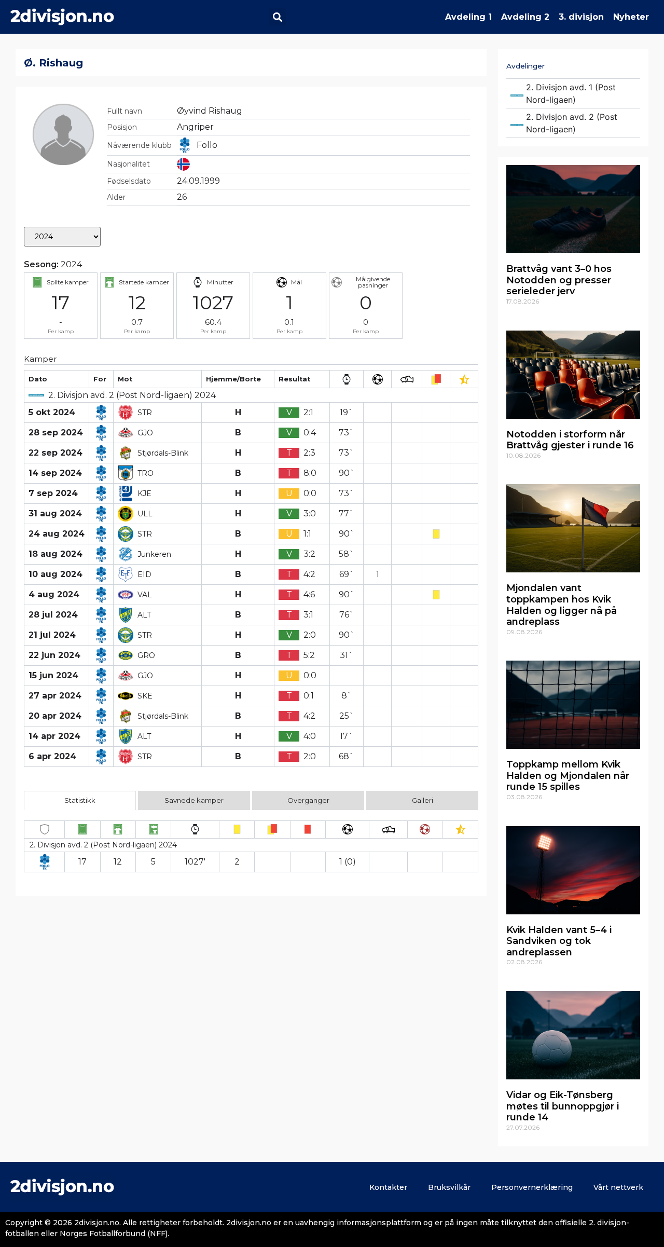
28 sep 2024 (56, 432)
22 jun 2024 (54, 655)
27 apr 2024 (55, 696)
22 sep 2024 (55, 453)
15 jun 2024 (53, 675)
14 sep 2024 (55, 473)
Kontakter (388, 1187)
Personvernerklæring (532, 1187)
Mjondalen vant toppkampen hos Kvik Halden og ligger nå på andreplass (561, 604)
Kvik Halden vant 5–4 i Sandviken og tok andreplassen (559, 941)
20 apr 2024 (55, 716)
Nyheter (631, 17)
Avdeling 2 (525, 17)
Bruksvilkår (449, 1187)
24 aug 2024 (57, 534)
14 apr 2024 (54, 736)
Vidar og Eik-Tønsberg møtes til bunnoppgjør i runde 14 (562, 1106)
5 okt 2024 (52, 412)
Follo (207, 145)
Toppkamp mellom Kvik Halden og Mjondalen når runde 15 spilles (567, 775)
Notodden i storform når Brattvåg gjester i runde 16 (570, 440)
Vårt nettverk (618, 1187)
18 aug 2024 (55, 554)
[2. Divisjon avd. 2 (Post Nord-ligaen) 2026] (573, 123)
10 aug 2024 (55, 574)
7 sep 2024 (53, 493)
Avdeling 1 (468, 17)
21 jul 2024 (52, 635)
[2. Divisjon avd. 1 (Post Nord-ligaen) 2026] (573, 93)
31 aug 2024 (55, 513)
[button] (277, 16)
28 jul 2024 (53, 615)
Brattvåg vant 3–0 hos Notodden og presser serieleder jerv (559, 280)
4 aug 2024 (54, 594)
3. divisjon (581, 17)
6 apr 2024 (52, 756)
